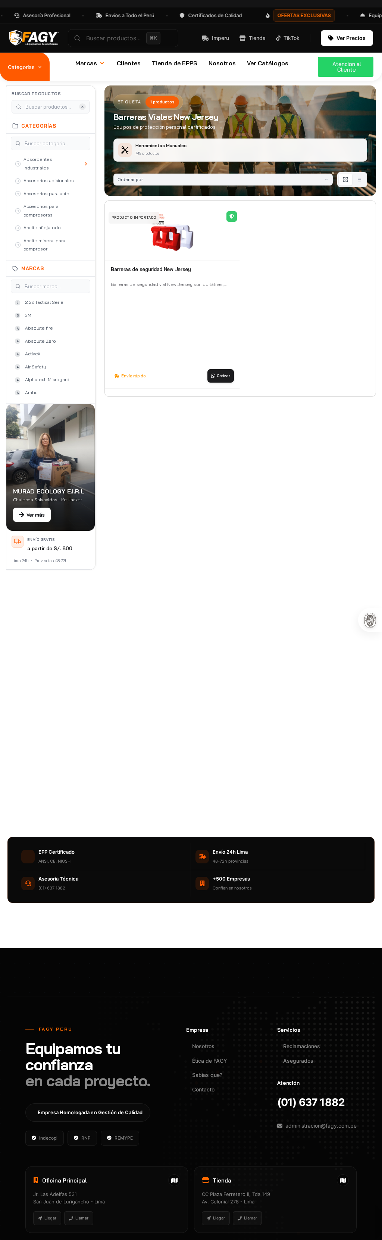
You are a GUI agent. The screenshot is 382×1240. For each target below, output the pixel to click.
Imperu (220, 38)
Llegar (50, 1218)
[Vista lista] (359, 180)
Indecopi (48, 1138)
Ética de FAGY (209, 1060)
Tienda (257, 38)
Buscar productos (36, 93)
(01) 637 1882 (311, 1102)
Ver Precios (351, 38)
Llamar (81, 1218)
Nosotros (203, 1046)
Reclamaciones (301, 1046)
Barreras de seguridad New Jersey (151, 269)
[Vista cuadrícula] (345, 180)
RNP (86, 1138)
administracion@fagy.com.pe (321, 1125)
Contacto (203, 1089)
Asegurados (298, 1060)
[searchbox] (123, 38)
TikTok (292, 38)
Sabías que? (207, 1075)
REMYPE (124, 1138)
